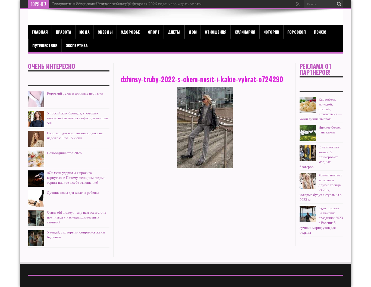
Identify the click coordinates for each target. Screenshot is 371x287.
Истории (271, 32)
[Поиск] (339, 4)
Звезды (105, 32)
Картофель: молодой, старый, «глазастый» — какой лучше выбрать (321, 109)
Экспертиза (77, 45)
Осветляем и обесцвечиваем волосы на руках (94, 4)
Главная (40, 32)
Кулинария (245, 32)
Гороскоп (296, 32)
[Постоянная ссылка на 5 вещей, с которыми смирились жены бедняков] (36, 238)
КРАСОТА (63, 32)
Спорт (154, 32)
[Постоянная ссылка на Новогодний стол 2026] (36, 159)
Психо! (320, 32)
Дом (192, 32)
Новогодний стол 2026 (64, 153)
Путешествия (45, 45)
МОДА (84, 32)
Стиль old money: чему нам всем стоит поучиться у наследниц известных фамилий (76, 217)
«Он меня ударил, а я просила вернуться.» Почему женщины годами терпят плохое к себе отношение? (76, 178)
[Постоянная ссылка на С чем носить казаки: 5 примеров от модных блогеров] (308, 153)
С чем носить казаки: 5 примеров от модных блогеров (319, 157)
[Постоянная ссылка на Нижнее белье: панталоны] (308, 133)
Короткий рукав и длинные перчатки (75, 93)
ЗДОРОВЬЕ (130, 32)
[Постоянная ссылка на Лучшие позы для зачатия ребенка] (36, 198)
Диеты (174, 32)
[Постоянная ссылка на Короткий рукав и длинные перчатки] (36, 99)
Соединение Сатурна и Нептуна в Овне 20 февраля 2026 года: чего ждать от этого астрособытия (141, 4)
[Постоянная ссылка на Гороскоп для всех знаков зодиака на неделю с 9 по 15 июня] (36, 139)
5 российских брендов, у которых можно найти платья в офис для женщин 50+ (77, 118)
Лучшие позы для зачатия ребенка (73, 193)
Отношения (216, 32)
